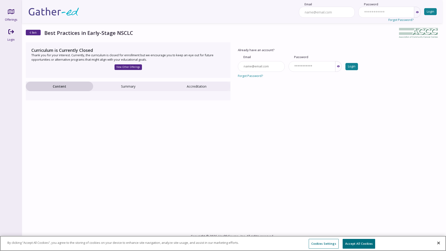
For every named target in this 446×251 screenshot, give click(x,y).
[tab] (59, 86)
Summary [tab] (128, 86)
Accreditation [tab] (197, 86)
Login (430, 11)
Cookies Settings (323, 243)
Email (308, 4)
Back (34, 32)
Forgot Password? (400, 20)
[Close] (438, 243)
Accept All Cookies (359, 243)
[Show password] (417, 12)
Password (371, 4)
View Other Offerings (128, 67)
